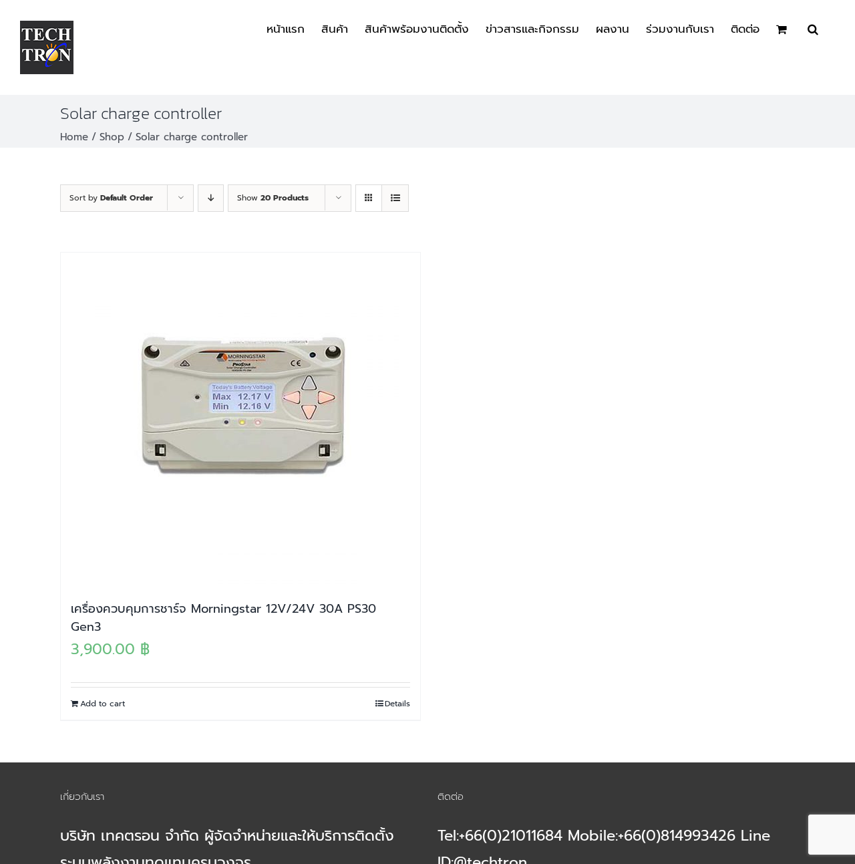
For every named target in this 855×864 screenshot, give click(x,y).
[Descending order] (211, 198)
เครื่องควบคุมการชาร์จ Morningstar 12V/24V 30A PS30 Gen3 (223, 617)
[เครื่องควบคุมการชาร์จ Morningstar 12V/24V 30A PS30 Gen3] (240, 420)
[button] (813, 28)
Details (397, 704)
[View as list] (395, 198)
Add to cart (102, 704)
